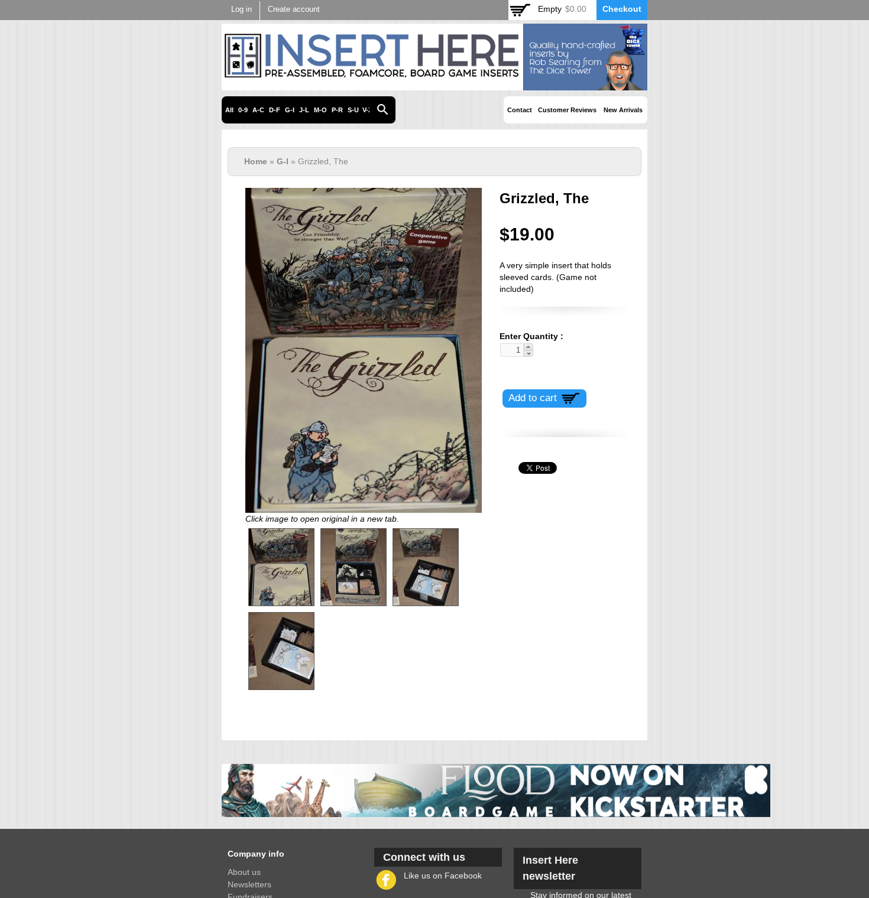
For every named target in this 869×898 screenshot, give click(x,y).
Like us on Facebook (443, 875)
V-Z (367, 109)
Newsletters (249, 884)
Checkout (621, 9)
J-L (304, 109)
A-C (258, 109)
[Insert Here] (434, 84)
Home (255, 161)
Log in (241, 9)
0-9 (243, 109)
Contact (519, 109)
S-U (353, 109)
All (229, 109)
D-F (274, 109)
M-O (320, 109)
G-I (289, 109)
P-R (337, 109)
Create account (294, 9)
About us (244, 872)
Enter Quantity (529, 336)
